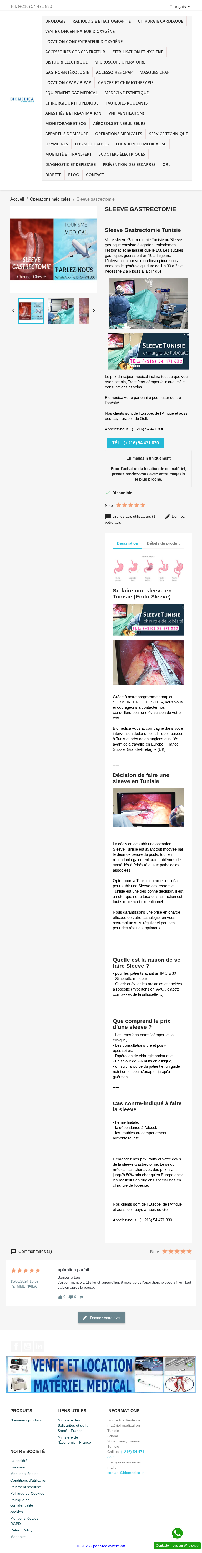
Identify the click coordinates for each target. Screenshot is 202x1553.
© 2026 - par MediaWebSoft (101, 1546)
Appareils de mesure (66, 133)
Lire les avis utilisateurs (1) (134, 516)
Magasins (18, 1537)
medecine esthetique (127, 92)
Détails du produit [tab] (163, 543)
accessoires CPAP (114, 72)
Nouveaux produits (26, 1420)
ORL (166, 164)
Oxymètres (56, 144)
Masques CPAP (154, 72)
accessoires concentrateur (75, 51)
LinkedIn (39, 1346)
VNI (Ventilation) (126, 113)
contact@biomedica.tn (125, 1473)
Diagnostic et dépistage (70, 164)
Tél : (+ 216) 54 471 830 (135, 443)
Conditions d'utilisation (28, 1480)
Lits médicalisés (92, 144)
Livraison (17, 1467)
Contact (95, 174)
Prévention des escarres (129, 164)
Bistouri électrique (66, 62)
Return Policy (21, 1530)
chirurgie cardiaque (160, 21)
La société (18, 1460)
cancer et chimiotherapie (125, 82)
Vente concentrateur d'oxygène (80, 31)
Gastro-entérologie (67, 72)
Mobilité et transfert (68, 154)
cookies (16, 1512)
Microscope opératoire (120, 62)
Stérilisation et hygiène (137, 51)
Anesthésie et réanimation (73, 113)
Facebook (16, 1346)
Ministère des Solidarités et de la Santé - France (73, 1425)
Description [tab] (127, 543)
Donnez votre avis (104, 1317)
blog (73, 174)
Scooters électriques (122, 154)
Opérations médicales (118, 133)
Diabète (53, 174)
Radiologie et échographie (102, 21)
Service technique (168, 133)
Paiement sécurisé (25, 1487)
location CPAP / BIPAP (68, 82)
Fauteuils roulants (126, 103)
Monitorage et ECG (65, 123)
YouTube (27, 1346)
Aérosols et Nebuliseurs (119, 123)
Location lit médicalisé (141, 144)
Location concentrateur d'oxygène (84, 41)
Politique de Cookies (27, 1493)
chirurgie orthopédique (71, 103)
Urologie (55, 21)
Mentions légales (24, 1474)
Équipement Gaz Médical (71, 92)
